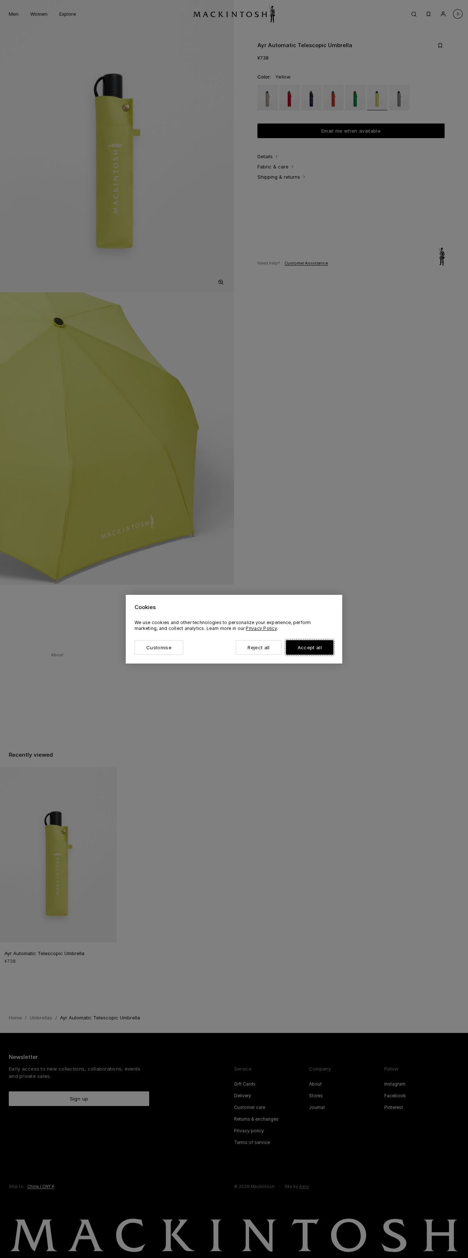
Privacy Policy (261, 628)
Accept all (310, 647)
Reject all (258, 647)
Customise (158, 647)
